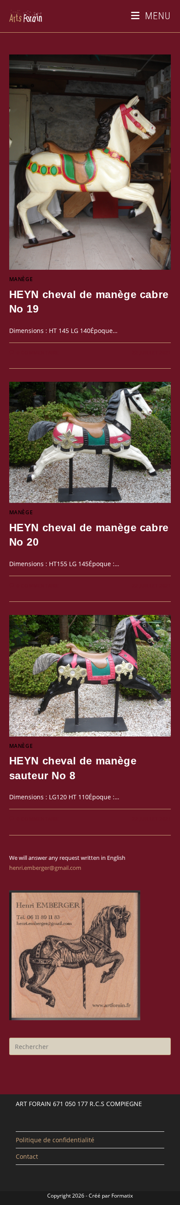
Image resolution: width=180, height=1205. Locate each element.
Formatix (122, 1195)
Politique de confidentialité (55, 1140)
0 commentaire (38, 352)
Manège (21, 279)
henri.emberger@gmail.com (45, 868)
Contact (27, 1156)
